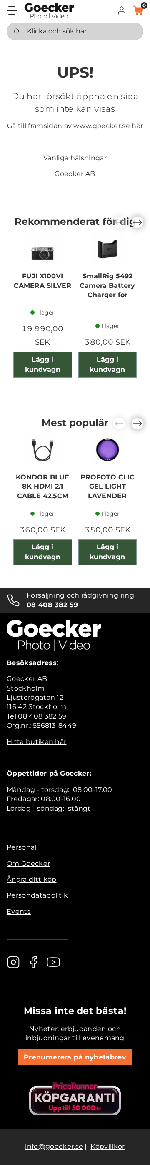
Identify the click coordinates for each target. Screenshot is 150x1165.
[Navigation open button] (12, 10)
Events (19, 911)
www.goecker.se (101, 126)
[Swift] (49, 11)
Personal (22, 847)
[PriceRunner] (75, 1098)
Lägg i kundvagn (42, 364)
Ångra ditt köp (31, 879)
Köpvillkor (107, 1146)
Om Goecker (28, 863)
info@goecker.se (54, 1146)
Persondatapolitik (37, 895)
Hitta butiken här (36, 742)
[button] (121, 10)
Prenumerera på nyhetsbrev (75, 1057)
